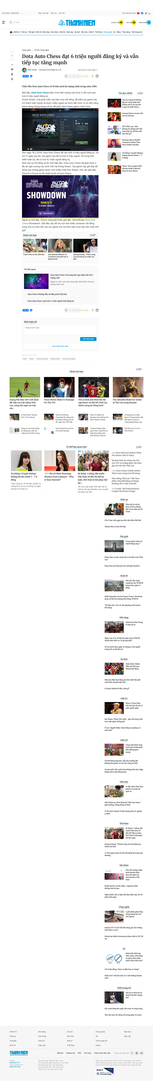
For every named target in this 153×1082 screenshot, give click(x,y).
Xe (114, 32)
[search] (24, 22)
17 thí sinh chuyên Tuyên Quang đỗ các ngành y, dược (123, 812)
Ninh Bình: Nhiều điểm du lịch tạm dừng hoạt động (133, 666)
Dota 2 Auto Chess (69, 359)
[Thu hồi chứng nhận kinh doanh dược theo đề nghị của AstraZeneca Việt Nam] (114, 875)
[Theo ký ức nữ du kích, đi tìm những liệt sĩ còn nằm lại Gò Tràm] (114, 509)
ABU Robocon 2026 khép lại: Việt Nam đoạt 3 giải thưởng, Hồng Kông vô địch (123, 803)
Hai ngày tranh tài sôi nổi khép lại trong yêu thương (124, 854)
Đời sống (46, 32)
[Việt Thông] (24, 70)
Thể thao (98, 32)
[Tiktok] (146, 13)
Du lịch (77, 32)
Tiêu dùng (126, 32)
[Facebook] (142, 13)
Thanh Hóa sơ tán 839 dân (115, 527)
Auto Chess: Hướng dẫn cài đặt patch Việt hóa (47, 294)
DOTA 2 (32, 359)
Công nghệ (107, 32)
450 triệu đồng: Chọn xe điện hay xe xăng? (122, 969)
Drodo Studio (55, 359)
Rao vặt (127, 1036)
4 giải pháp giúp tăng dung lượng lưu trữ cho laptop (134, 914)
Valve (25, 359)
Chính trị (16, 32)
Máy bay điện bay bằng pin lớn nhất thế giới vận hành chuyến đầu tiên (122, 681)
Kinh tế (38, 32)
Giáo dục (69, 32)
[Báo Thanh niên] (19, 1053)
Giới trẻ (62, 32)
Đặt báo (60, 1053)
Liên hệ (62, 13)
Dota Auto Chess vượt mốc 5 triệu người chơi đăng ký (51, 301)
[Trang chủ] (11, 32)
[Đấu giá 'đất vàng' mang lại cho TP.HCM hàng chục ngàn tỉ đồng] (114, 585)
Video (118, 32)
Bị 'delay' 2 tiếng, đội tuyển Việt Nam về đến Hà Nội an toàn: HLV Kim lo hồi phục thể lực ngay (134, 833)
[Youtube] (138, 13)
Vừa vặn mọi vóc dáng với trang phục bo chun (123, 1015)
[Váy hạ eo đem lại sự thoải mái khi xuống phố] (114, 997)
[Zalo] (149, 13)
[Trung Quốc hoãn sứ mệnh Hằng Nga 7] (114, 546)
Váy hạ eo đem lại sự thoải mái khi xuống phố (134, 995)
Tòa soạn (87, 1053)
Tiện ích (54, 13)
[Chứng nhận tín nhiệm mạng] (105, 1072)
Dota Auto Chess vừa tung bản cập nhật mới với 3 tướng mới (71, 276)
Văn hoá (70, 1036)
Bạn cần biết (44, 13)
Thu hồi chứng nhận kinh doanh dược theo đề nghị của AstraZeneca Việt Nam (134, 875)
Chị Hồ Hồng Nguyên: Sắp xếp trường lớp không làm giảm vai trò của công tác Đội (121, 762)
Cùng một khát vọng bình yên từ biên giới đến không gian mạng (134, 748)
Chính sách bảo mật (102, 1053)
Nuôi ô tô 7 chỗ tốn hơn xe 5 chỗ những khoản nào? (123, 977)
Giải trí (91, 32)
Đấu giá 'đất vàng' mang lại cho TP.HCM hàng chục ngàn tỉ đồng (134, 584)
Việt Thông (32, 70)
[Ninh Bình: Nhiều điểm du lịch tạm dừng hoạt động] (114, 669)
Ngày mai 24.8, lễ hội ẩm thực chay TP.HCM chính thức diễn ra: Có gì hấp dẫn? (122, 639)
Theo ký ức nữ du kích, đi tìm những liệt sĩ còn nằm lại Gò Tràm (134, 508)
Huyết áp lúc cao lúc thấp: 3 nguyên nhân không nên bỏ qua (121, 887)
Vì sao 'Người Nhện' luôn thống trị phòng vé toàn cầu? (122, 729)
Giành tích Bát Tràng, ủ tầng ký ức (134, 623)
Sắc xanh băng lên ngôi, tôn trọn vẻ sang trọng (124, 1008)
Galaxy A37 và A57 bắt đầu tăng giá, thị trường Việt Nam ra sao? (123, 929)
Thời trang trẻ (136, 32)
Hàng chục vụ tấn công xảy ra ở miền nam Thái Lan (124, 558)
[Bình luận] (12, 69)
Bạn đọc (127, 1032)
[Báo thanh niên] (76, 22)
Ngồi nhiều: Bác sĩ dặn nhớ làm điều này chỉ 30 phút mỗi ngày (123, 896)
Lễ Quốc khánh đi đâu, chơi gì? (117, 688)
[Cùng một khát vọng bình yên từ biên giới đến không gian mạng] (114, 750)
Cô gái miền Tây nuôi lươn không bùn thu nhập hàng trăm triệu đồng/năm (124, 770)
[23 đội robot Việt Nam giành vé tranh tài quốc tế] (114, 791)
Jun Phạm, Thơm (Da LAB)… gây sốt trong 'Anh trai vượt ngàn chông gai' (124, 720)
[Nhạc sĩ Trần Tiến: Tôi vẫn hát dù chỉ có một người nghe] (114, 708)
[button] (12, 51)
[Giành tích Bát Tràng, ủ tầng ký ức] (114, 627)
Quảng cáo (70, 1053)
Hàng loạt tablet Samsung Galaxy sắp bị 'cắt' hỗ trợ (124, 937)
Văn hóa (84, 32)
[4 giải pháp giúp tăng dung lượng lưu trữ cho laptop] (114, 916)
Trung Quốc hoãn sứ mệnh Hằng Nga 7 (134, 542)
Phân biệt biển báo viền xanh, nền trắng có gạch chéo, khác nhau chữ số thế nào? (134, 957)
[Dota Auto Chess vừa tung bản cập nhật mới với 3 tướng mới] (36, 281)
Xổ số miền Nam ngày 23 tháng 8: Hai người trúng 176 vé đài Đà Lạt (122, 648)
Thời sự (24, 32)
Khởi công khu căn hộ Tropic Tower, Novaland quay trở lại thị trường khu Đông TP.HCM (123, 597)
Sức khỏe (54, 32)
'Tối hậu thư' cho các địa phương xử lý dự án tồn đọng (123, 606)
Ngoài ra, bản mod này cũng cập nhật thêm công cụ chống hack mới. (72, 283)
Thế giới (31, 32)
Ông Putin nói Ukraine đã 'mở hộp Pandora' (122, 566)
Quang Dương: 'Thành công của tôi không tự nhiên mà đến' (123, 845)
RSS (79, 1053)
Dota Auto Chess (40, 92)
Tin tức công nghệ (41, 50)
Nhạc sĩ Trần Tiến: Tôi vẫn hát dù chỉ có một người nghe (134, 705)
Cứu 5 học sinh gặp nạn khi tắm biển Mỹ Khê (123, 520)
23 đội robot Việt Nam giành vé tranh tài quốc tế (134, 788)
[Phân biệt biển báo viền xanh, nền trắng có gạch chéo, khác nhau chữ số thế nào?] (114, 958)
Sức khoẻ (42, 1036)
